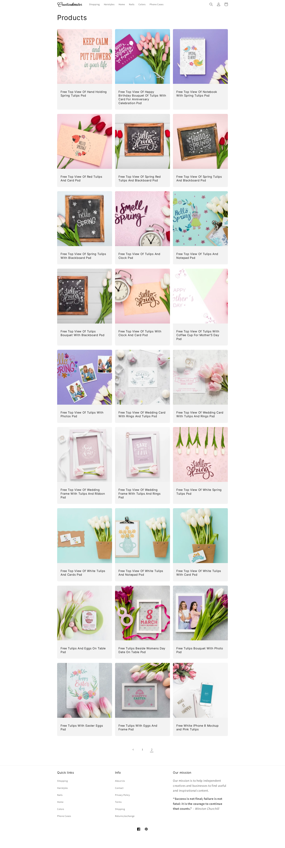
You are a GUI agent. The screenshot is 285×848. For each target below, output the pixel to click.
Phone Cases (64, 816)
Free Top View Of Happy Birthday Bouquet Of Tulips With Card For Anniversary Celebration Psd (142, 97)
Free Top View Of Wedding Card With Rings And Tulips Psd (142, 414)
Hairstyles (62, 788)
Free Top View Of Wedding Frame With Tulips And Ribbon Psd (83, 493)
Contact (119, 788)
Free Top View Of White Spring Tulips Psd (199, 491)
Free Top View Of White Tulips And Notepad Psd (140, 572)
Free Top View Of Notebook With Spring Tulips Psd (196, 93)
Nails (59, 795)
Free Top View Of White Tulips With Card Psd (198, 572)
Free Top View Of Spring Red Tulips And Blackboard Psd (139, 178)
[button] (211, 4)
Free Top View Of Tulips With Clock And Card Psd (139, 333)
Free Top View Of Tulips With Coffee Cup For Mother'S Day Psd (197, 335)
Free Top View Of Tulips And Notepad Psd (197, 255)
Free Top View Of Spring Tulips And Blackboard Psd (199, 178)
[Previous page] (133, 749)
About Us (120, 780)
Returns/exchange (125, 816)
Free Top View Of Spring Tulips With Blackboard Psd (83, 255)
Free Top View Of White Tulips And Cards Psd (83, 572)
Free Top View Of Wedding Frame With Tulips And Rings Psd (139, 493)
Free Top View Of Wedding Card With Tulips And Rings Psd (199, 414)
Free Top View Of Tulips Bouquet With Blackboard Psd (82, 333)
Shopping (62, 780)
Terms (118, 802)
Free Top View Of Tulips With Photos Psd (82, 414)
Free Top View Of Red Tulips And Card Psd (81, 178)
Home (60, 802)
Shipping (120, 809)
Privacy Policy (122, 795)
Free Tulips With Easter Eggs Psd (82, 727)
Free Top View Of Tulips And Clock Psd (139, 255)
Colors (60, 809)
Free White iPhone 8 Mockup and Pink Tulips (197, 727)
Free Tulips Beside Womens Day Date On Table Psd (141, 650)
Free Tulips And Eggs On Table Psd (83, 650)
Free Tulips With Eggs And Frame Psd (137, 727)
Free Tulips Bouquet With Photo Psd (199, 650)
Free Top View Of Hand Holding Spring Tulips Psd (84, 93)
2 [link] (152, 750)
